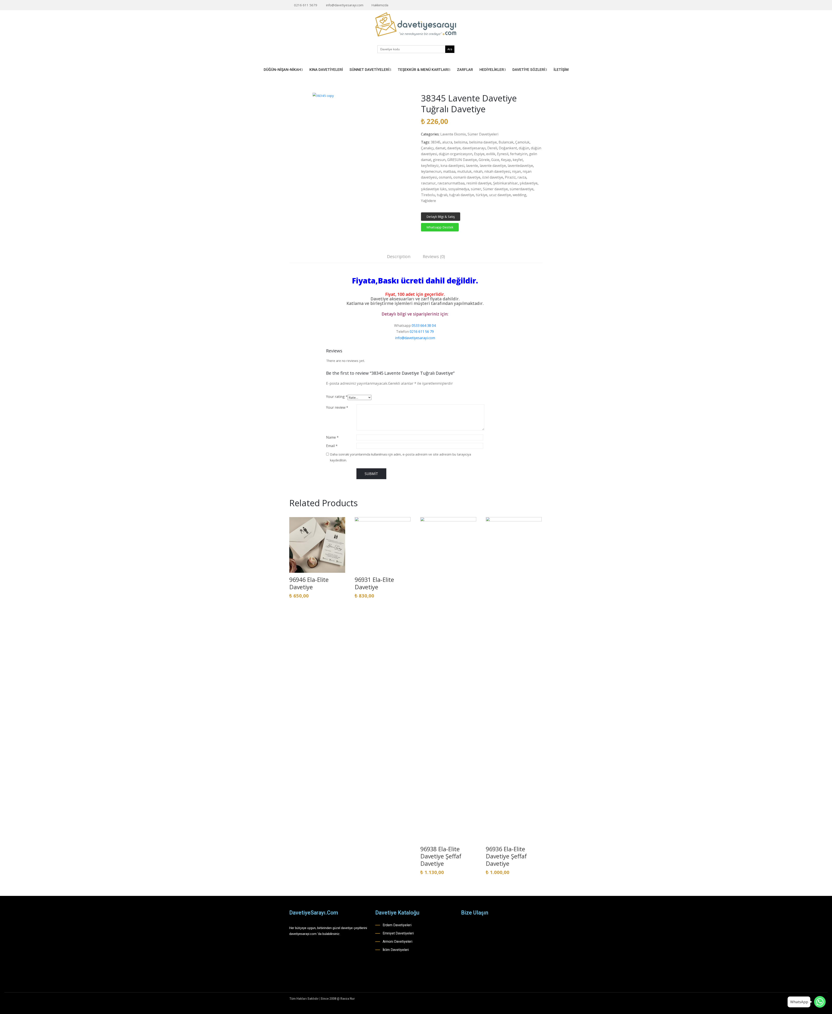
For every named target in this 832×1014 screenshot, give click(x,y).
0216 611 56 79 (422, 331)
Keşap (506, 159)
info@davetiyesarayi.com (344, 5)
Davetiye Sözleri (528, 69)
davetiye (454, 148)
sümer (476, 189)
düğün (524, 148)
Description (399, 256)
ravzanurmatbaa (451, 183)
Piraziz (510, 177)
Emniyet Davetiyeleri (398, 933)
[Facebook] (521, 5)
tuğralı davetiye (461, 194)
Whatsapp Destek (439, 227)
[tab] (398, 257)
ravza (521, 177)
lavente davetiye (493, 165)
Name (332, 437)
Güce (495, 159)
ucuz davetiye (500, 194)
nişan (516, 171)
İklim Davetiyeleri (396, 950)
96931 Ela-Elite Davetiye (374, 583)
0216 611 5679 (305, 5)
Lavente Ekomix (453, 134)
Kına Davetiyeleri (326, 69)
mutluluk (464, 171)
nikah (478, 171)
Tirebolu (428, 194)
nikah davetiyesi (497, 171)
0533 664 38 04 (424, 325)
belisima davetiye (483, 142)
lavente (472, 165)
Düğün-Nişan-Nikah (282, 69)
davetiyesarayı (474, 148)
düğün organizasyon (455, 153)
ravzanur (428, 183)
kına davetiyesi (452, 165)
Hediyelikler (491, 69)
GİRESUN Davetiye (462, 159)
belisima (460, 142)
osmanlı (445, 177)
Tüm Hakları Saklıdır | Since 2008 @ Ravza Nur (322, 998)
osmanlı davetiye (466, 177)
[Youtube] (534, 5)
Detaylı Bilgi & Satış (440, 216)
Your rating (337, 396)
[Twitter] (541, 5)
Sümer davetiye (495, 189)
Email (332, 445)
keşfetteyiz (430, 165)
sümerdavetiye (521, 189)
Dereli (492, 148)
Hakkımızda (379, 5)
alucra (447, 142)
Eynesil (502, 153)
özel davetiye (492, 177)
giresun (439, 159)
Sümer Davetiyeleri (483, 134)
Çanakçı (427, 148)
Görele (484, 159)
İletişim (561, 69)
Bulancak (506, 142)
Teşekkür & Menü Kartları (423, 69)
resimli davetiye (478, 183)
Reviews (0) (434, 256)
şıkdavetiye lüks (434, 189)
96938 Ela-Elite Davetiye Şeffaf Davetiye (440, 856)
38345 (435, 142)
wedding (519, 194)
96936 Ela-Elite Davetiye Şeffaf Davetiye (506, 856)
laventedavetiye (520, 165)
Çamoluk (522, 142)
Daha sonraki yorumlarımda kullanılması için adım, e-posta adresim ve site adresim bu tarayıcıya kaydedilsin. (400, 457)
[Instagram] (528, 5)
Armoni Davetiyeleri (397, 941)
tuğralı (442, 194)
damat (440, 148)
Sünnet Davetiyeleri (369, 69)
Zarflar (465, 69)
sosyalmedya (458, 189)
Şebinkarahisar (505, 183)
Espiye (479, 153)
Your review (337, 407)
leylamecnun (431, 171)
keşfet (518, 159)
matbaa (449, 171)
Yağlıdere (428, 200)
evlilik (490, 153)
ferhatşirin (518, 153)
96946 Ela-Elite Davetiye (309, 583)
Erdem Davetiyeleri (397, 925)
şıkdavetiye (529, 183)
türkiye (481, 194)
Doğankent (508, 148)
